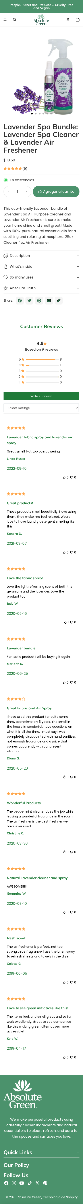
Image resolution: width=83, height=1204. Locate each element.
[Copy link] (59, 301)
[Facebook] (6, 1183)
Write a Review (41, 396)
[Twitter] (37, 1183)
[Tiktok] (29, 1183)
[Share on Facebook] (20, 301)
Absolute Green (29, 1197)
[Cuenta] (68, 19)
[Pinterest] (45, 1183)
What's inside (21, 266)
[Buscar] (14, 19)
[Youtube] (21, 1183)
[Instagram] (14, 1183)
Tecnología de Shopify (60, 1197)
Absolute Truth (23, 288)
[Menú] (5, 20)
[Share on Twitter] (29, 301)
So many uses (21, 277)
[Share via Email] (49, 301)
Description (20, 255)
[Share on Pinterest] (39, 301)
